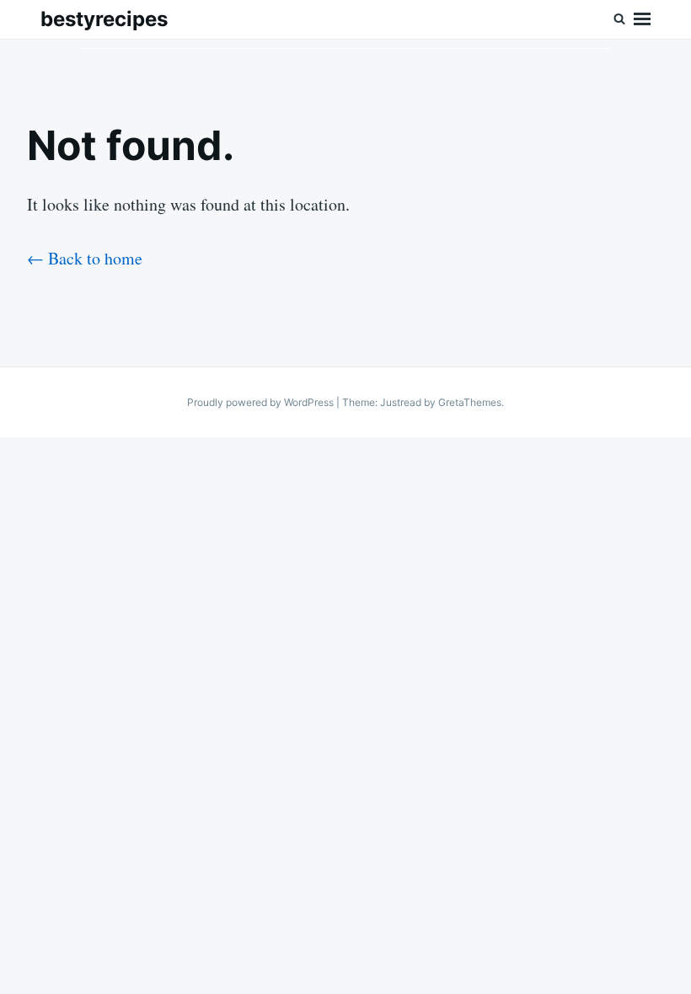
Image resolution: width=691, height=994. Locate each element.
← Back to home (84, 258)
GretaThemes (469, 402)
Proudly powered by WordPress (261, 402)
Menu (642, 19)
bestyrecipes (104, 19)
